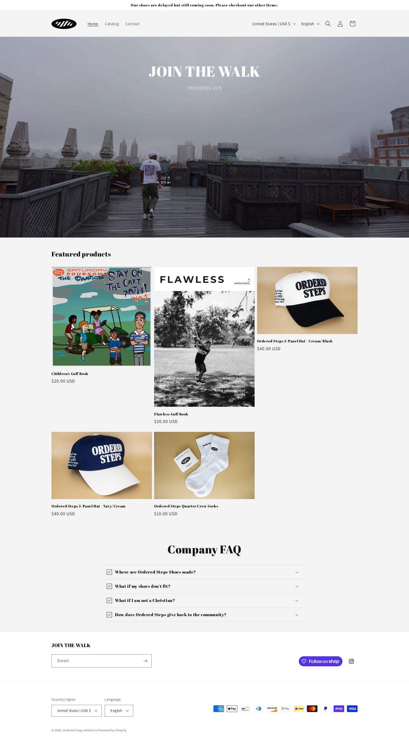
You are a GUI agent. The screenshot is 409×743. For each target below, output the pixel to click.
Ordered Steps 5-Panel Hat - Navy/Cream (88, 506)
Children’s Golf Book (69, 373)
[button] (328, 24)
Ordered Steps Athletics (80, 730)
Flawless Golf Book (171, 414)
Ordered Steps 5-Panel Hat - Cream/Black (295, 341)
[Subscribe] (145, 660)
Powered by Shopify (112, 730)
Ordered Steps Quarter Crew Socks (186, 506)
